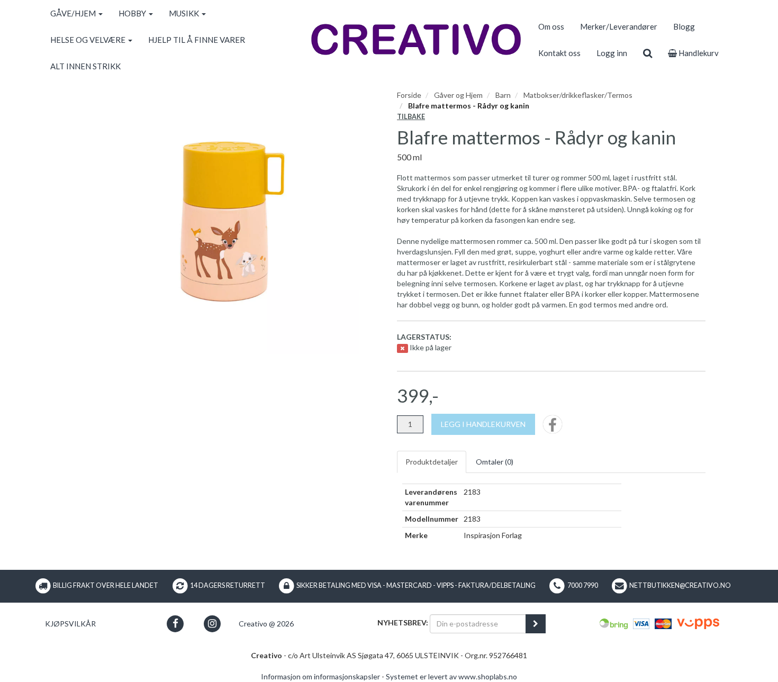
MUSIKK (185, 13)
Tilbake (411, 117)
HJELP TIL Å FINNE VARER (196, 39)
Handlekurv (698, 53)
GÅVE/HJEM (73, 13)
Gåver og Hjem (458, 94)
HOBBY (133, 13)
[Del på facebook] (552, 427)
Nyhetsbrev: (402, 622)
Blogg (684, 26)
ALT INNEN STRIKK (85, 66)
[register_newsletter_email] (536, 623)
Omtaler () (494, 461)
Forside (409, 94)
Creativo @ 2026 (266, 623)
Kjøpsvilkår (70, 623)
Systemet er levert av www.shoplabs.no (451, 676)
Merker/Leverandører (618, 26)
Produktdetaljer (431, 461)
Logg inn (611, 53)
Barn (503, 94)
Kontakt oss (559, 53)
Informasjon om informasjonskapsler (320, 676)
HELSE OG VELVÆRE (88, 39)
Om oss (551, 26)
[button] (175, 623)
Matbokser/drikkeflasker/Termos (577, 94)
